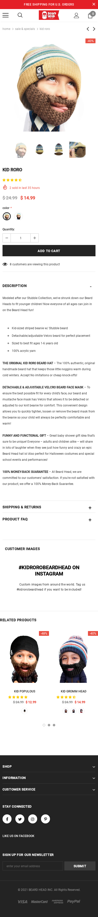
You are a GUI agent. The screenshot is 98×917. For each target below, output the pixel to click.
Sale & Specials (25, 29)
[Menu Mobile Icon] (6, 15)
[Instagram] (32, 818)
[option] (49, 85)
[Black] (73, 711)
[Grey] (81, 711)
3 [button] (54, 725)
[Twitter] (19, 818)
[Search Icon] (20, 15)
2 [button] (49, 725)
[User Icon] (76, 15)
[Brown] (24, 711)
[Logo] (49, 15)
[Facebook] (7, 818)
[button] (12, 180)
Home (6, 29)
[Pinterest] (45, 818)
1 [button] (44, 725)
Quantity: (9, 229)
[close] (93, 4)
